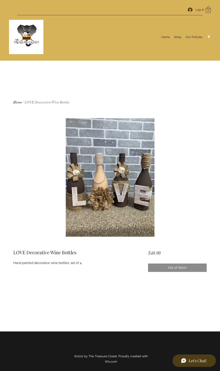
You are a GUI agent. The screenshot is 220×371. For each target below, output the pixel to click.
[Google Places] (209, 37)
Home (17, 102)
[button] (208, 9)
